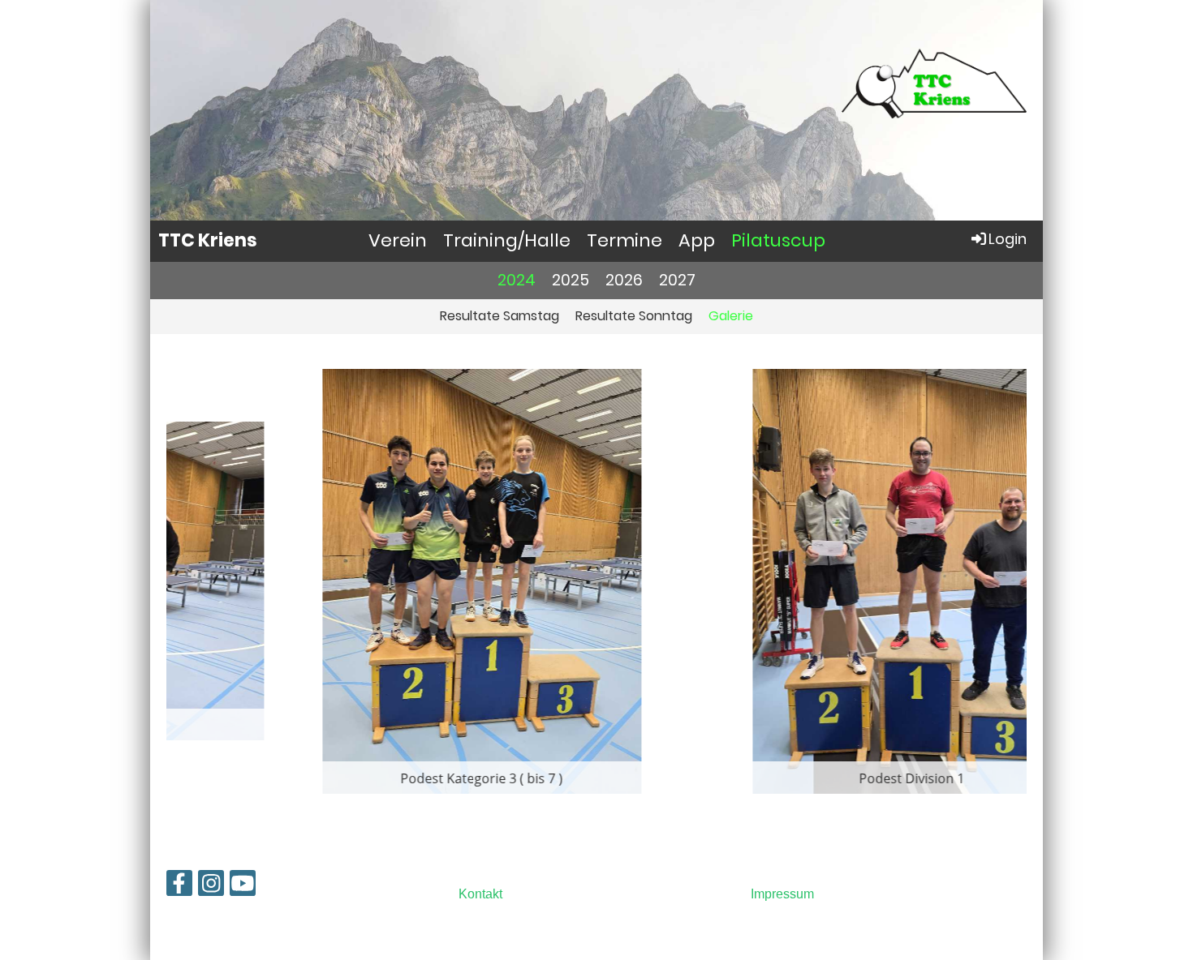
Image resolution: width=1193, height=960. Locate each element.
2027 (677, 280)
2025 (570, 280)
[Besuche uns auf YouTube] (243, 887)
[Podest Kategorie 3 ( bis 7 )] (381, 580)
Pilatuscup (778, 240)
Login (1007, 239)
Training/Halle (507, 240)
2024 (516, 280)
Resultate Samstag (499, 315)
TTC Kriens (207, 241)
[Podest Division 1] (811, 580)
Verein (397, 240)
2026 (624, 280)
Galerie (730, 315)
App (696, 240)
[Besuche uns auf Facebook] (179, 887)
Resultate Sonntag (633, 315)
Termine (624, 240)
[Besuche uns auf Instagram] (211, 887)
